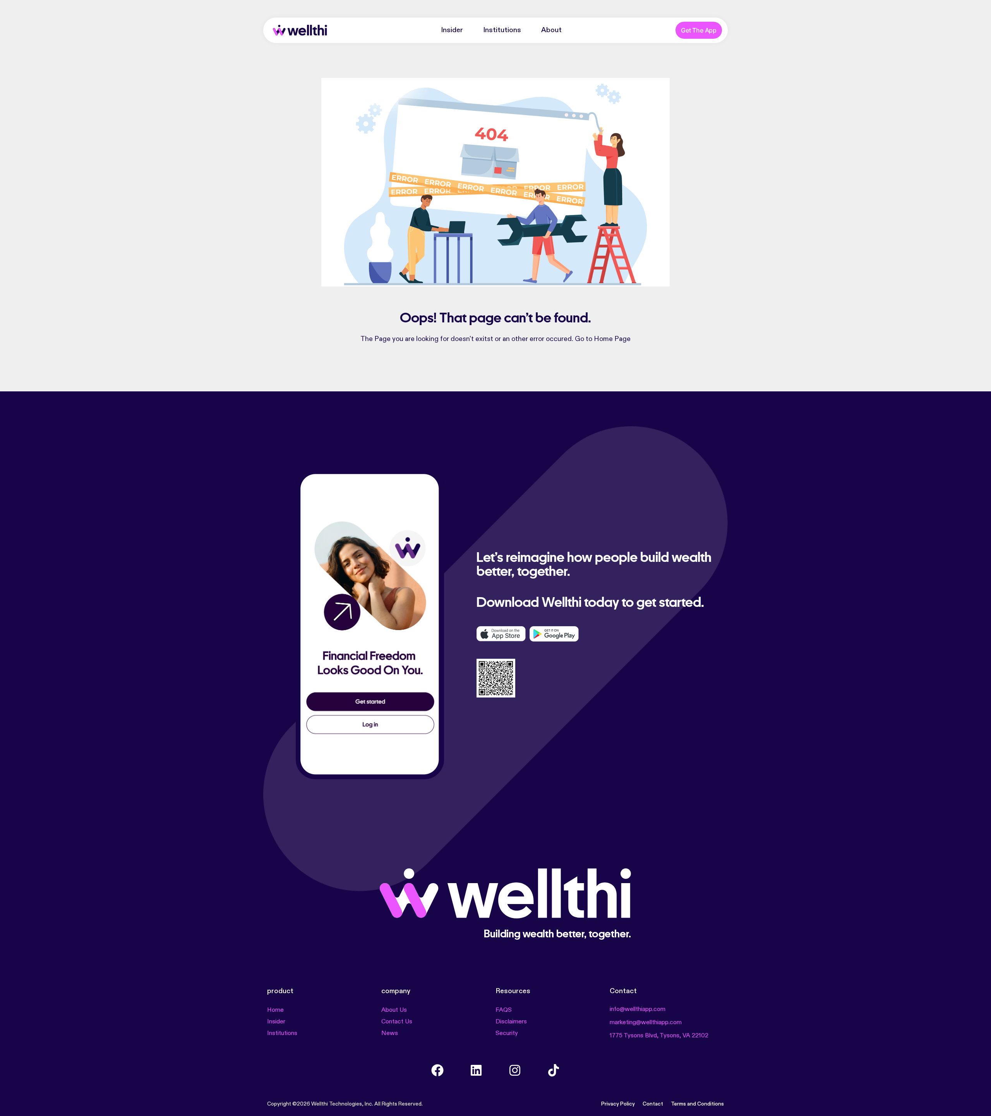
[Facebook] (437, 1070)
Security (507, 1033)
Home (275, 1010)
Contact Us (396, 1022)
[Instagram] (515, 1070)
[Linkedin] (476, 1070)
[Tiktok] (553, 1070)
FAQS (504, 1010)
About (551, 30)
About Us (394, 1010)
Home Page (612, 339)
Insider (452, 30)
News (389, 1033)
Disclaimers (511, 1022)
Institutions (502, 30)
